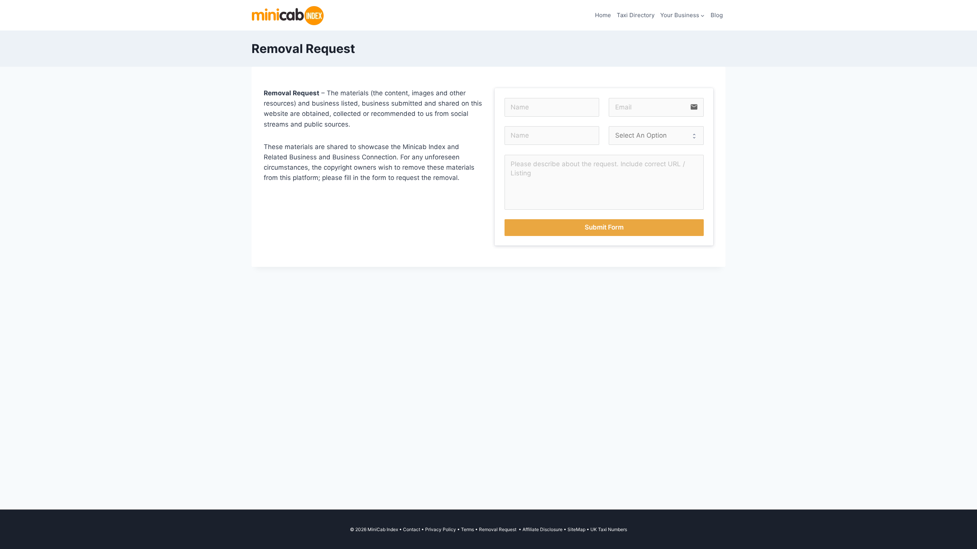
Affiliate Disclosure (542, 529)
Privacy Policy (440, 529)
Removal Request (498, 529)
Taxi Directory (636, 15)
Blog (717, 15)
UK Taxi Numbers (608, 529)
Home (603, 15)
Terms (467, 529)
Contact (411, 529)
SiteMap (577, 529)
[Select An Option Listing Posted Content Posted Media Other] (656, 135)
